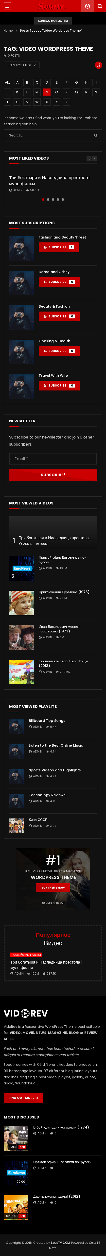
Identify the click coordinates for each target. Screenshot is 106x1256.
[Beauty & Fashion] (21, 317)
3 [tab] (53, 199)
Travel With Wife (53, 375)
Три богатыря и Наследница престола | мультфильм (50, 181)
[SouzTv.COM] (53, 6)
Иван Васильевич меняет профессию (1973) (59, 629)
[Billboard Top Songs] (16, 726)
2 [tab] (48, 199)
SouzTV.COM (60, 1243)
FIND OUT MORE (22, 1098)
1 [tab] (43, 199)
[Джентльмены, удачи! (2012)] (16, 1207)
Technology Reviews (47, 794)
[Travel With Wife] (21, 386)
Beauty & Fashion (54, 306)
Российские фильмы (26, 955)
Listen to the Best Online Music (56, 745)
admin (17, 190)
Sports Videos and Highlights (55, 770)
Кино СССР (38, 819)
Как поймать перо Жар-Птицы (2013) (63, 663)
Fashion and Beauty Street (62, 237)
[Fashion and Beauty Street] (21, 248)
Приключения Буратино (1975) (64, 592)
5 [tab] (63, 199)
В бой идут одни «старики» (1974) (61, 1127)
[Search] (100, 6)
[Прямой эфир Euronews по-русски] (21, 568)
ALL (7, 82)
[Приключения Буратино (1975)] (21, 603)
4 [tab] (58, 199)
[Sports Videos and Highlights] (16, 776)
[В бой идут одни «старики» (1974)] (16, 1138)
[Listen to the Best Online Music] (16, 751)
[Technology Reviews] (16, 801)
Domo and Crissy (54, 271)
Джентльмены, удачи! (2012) (56, 1196)
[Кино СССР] (16, 825)
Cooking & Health (54, 341)
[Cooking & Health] (21, 352)
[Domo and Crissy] (21, 283)
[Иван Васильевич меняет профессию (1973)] (21, 637)
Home (8, 30)
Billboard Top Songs (47, 720)
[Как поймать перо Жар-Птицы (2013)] (21, 672)
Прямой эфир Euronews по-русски (62, 560)
